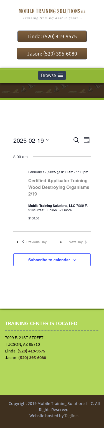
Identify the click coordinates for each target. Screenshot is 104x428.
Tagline (71, 415)
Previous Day (36, 242)
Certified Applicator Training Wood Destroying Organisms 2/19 (58, 187)
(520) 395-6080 (32, 357)
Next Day (76, 242)
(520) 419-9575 (31, 351)
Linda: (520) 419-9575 (52, 36)
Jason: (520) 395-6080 (52, 53)
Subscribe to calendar (49, 259)
